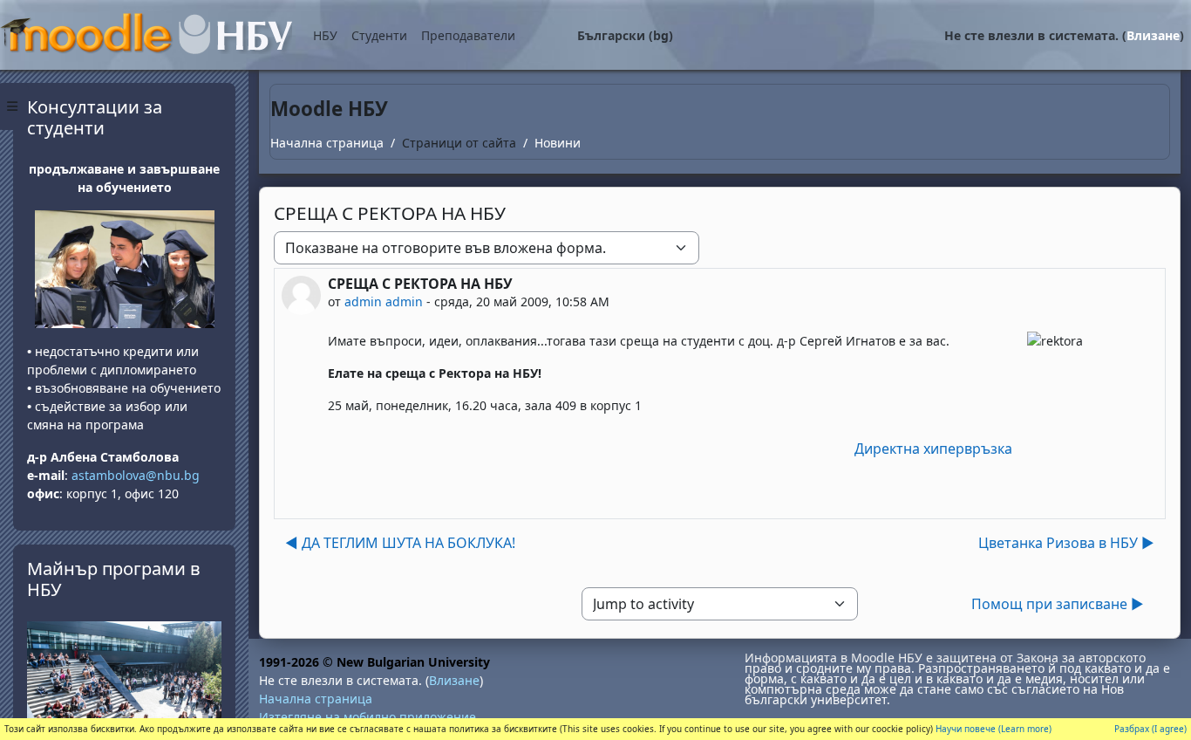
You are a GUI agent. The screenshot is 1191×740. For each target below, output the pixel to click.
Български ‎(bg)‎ (625, 35)
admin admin (383, 301)
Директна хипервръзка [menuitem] (933, 448)
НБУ (325, 35)
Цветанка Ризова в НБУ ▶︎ (1066, 542)
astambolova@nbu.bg (137, 475)
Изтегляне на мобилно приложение (367, 717)
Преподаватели (468, 35)
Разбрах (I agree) (1150, 729)
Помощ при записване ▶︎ (1057, 603)
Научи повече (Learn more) (993, 729)
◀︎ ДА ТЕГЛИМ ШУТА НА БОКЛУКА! (400, 542)
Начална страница (327, 142)
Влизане (1153, 35)
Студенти (379, 35)
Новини (557, 142)
